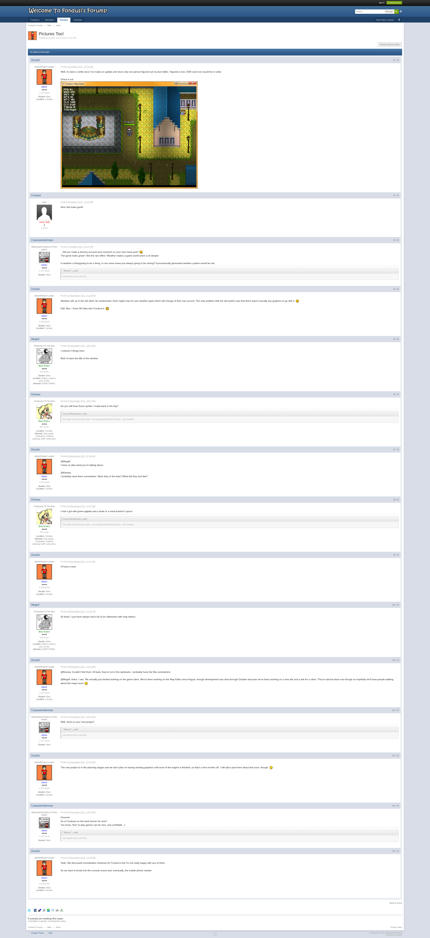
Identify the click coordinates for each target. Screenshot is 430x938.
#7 (394, 449)
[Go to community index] (68, 10)
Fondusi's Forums (35, 927)
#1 (394, 60)
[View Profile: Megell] (44, 356)
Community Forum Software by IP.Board (385, 933)
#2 (394, 195)
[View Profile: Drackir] (44, 77)
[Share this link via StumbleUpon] (48, 910)
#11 (394, 660)
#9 (394, 555)
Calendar (77, 20)
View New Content (385, 20)
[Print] (57, 910)
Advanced (400, 11)
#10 (394, 605)
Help (50, 933)
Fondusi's (35, 20)
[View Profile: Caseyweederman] (44, 257)
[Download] (61, 910)
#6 (394, 394)
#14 (394, 806)
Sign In (381, 3)
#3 (394, 240)
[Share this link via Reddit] (44, 910)
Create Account (394, 3)
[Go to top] (215, 934)
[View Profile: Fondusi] (44, 212)
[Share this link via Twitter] (29, 910)
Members (49, 20)
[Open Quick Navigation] (399, 20)
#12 (394, 710)
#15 (394, 851)
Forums (64, 20)
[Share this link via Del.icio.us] (39, 910)
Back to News (396, 903)
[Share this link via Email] (52, 910)
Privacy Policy (396, 927)
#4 (394, 289)
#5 (394, 339)
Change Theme (37, 933)
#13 (394, 755)
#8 (394, 499)
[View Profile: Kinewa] (44, 411)
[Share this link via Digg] (35, 910)
